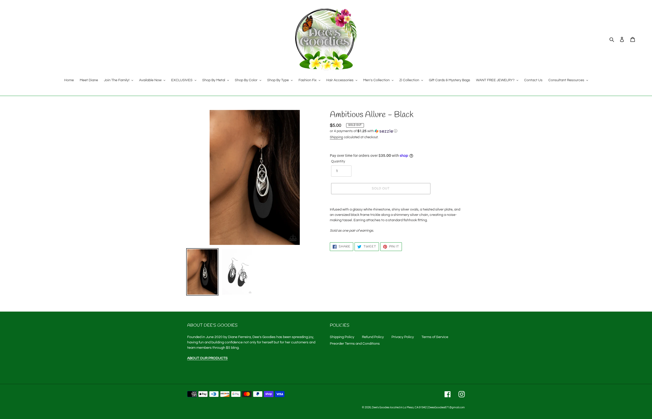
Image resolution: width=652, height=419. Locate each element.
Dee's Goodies (380, 407)
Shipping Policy (342, 337)
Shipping (336, 137)
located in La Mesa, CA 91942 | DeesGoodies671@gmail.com (427, 407)
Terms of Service (435, 337)
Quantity (338, 161)
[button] (363, 131)
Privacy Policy (402, 337)
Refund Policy (373, 337)
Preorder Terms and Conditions (355, 343)
